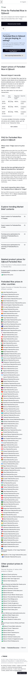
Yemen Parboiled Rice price (10, 436)
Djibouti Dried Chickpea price (11, 641)
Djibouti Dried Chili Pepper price (12, 607)
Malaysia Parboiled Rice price (11, 379)
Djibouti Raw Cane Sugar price (11, 578)
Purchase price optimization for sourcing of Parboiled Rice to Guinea (10, 246)
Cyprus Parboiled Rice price (10, 377)
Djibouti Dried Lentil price (10, 574)
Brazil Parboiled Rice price (10, 351)
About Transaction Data (20, 193)
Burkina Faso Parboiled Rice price (12, 430)
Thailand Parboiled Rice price (11, 417)
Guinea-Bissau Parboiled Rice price (12, 434)
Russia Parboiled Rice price (10, 372)
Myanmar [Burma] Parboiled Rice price (13, 516)
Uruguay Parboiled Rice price (11, 294)
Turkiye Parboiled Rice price (10, 487)
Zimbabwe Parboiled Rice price (11, 383)
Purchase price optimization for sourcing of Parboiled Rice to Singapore (10, 236)
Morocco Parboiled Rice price (11, 406)
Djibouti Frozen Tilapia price (10, 628)
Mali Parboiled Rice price (10, 514)
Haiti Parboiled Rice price (10, 387)
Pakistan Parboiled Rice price (11, 360)
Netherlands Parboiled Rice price (12, 330)
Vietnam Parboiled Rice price (11, 392)
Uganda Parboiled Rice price (10, 328)
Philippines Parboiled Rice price (11, 362)
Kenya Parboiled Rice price (10, 345)
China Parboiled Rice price (10, 472)
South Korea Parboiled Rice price (12, 364)
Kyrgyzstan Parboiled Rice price (11, 508)
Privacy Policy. (18, 670)
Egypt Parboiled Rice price (10, 445)
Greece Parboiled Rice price (10, 463)
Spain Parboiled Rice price (10, 313)
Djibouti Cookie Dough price (10, 603)
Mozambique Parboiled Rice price (12, 385)
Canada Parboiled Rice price (10, 336)
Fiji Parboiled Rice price (9, 483)
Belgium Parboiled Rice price (11, 349)
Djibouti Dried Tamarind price (11, 632)
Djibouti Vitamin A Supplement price (13, 639)
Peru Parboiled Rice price (10, 449)
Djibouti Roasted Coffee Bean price (12, 590)
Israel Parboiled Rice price (10, 442)
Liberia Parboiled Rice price (10, 366)
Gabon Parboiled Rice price (10, 485)
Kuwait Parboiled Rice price (10, 322)
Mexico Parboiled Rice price (10, 296)
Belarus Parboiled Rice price (10, 546)
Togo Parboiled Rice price (10, 317)
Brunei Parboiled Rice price (10, 523)
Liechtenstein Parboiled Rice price (12, 510)
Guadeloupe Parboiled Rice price (10, 461)
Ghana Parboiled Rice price (10, 459)
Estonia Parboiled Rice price (10, 489)
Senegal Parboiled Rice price (11, 400)
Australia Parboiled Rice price (11, 326)
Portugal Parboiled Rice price (11, 347)
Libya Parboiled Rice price (10, 491)
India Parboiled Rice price (10, 292)
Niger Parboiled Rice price (10, 466)
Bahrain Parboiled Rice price (10, 396)
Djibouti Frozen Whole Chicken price (13, 594)
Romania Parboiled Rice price (11, 533)
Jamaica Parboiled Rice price (11, 504)
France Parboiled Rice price (10, 368)
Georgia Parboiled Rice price (11, 512)
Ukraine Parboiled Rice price (10, 451)
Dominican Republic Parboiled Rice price (14, 476)
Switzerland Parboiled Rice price (12, 536)
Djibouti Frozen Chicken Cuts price (12, 576)
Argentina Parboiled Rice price (11, 375)
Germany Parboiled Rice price (11, 409)
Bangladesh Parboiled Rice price (12, 353)
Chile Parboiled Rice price (10, 457)
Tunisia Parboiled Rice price (10, 495)
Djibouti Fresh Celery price (10, 609)
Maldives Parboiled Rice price (11, 341)
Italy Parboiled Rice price (10, 343)
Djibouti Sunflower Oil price (10, 588)
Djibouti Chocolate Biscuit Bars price (13, 597)
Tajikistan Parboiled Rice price (11, 415)
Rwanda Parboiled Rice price (11, 538)
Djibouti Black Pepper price (11, 615)
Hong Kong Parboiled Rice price (11, 497)
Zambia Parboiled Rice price (10, 540)
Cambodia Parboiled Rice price (11, 529)
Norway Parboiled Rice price (10, 440)
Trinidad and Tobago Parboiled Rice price (14, 468)
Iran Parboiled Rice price (9, 506)
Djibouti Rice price (8, 274)
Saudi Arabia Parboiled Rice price (12, 319)
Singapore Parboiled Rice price (11, 311)
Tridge (3, 647)
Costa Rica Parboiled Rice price (11, 355)
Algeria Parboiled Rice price (10, 370)
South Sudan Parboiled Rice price (12, 542)
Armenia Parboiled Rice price (11, 453)
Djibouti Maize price (8, 630)
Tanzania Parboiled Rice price (11, 493)
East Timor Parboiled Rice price (11, 411)
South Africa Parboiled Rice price (12, 324)
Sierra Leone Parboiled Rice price (12, 358)
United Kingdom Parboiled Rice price (13, 305)
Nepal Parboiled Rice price (10, 332)
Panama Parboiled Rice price (11, 531)
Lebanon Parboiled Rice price (11, 447)
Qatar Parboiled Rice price (10, 334)
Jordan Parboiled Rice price (10, 404)
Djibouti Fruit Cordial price (10, 601)
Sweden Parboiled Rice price (11, 421)
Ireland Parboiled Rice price (10, 394)
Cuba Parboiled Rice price (10, 474)
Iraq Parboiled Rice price (9, 428)
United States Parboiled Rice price (12, 298)
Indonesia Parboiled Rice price (11, 527)
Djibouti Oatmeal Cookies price (11, 636)
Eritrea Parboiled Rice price (10, 480)
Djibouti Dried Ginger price (10, 617)
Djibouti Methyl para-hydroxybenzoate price (13, 613)
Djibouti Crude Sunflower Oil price (12, 605)
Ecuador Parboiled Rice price (11, 478)
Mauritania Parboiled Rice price (11, 502)
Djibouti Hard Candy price (10, 580)
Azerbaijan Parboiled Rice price (11, 470)
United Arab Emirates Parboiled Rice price (14, 303)
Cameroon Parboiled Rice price (11, 398)
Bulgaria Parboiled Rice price (11, 544)
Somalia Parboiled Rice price (11, 315)
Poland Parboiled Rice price (10, 432)
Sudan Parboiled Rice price (10, 389)
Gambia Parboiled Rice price (10, 423)
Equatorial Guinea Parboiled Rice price (13, 402)
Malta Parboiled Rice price (10, 519)
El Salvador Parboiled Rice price (12, 556)
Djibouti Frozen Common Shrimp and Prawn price (12, 623)
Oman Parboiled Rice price (10, 339)
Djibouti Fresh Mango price (10, 599)
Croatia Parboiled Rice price (10, 500)
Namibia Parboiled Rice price (11, 521)
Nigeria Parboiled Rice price (10, 525)
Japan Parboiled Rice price (10, 425)
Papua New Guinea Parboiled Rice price (13, 419)
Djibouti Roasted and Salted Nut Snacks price (13, 584)
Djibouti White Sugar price (11, 586)
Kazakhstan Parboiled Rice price (11, 413)
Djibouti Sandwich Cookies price (12, 619)
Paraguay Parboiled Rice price (11, 455)
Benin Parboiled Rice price (10, 300)
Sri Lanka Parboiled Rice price (11, 307)
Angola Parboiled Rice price (10, 381)
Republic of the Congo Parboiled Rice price (14, 554)
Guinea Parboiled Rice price (10, 309)
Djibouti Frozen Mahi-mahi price (12, 626)
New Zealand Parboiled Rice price (12, 438)
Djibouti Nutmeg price (9, 634)
